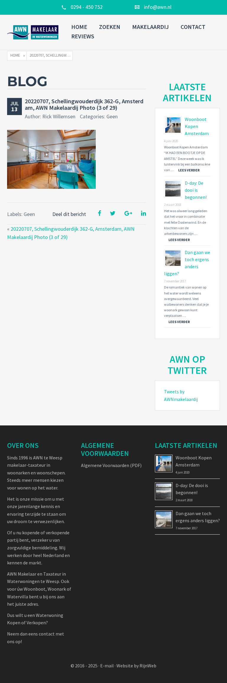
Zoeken (109, 26)
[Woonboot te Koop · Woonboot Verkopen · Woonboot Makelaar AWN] (33, 32)
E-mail (107, 666)
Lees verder (189, 170)
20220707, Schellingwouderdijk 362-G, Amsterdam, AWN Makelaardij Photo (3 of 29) (84, 104)
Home (79, 26)
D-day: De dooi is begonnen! (196, 190)
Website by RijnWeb (136, 666)
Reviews (82, 36)
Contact (193, 26)
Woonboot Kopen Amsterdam (197, 126)
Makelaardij (150, 26)
